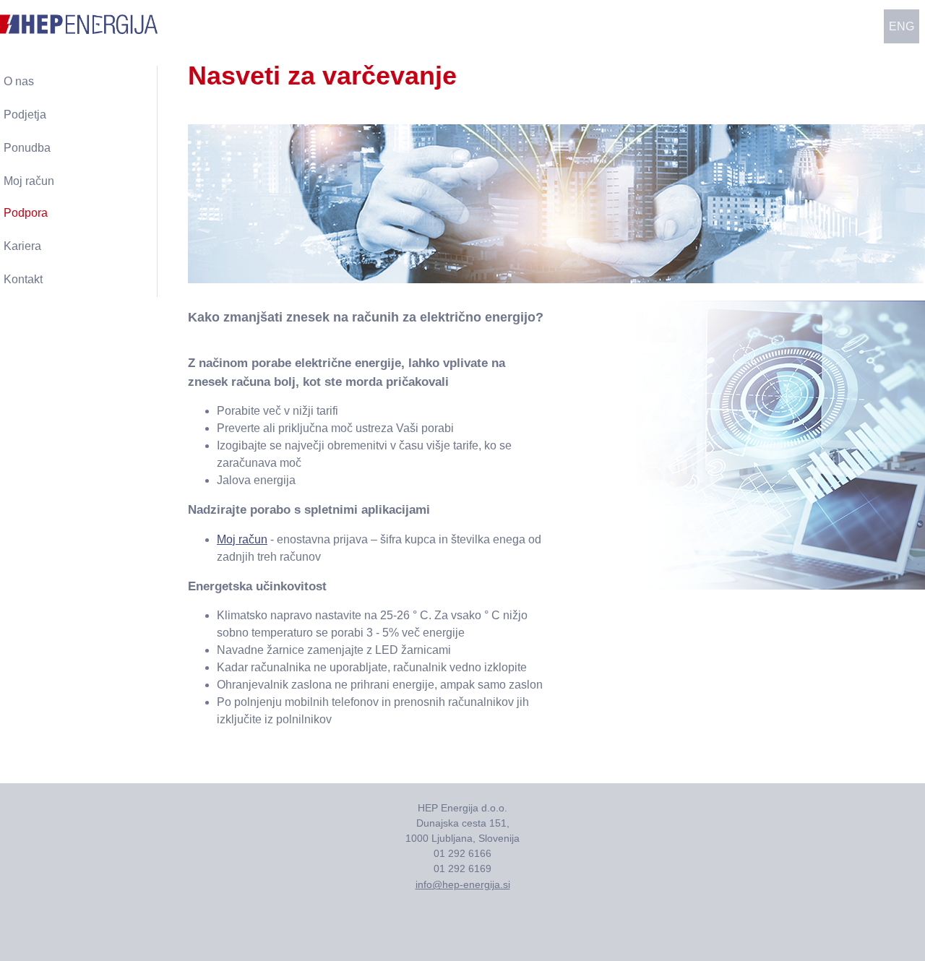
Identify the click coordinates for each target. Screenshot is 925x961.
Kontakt (23, 279)
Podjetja (25, 114)
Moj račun (242, 539)
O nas (19, 81)
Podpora (26, 213)
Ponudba (27, 148)
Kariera (22, 246)
